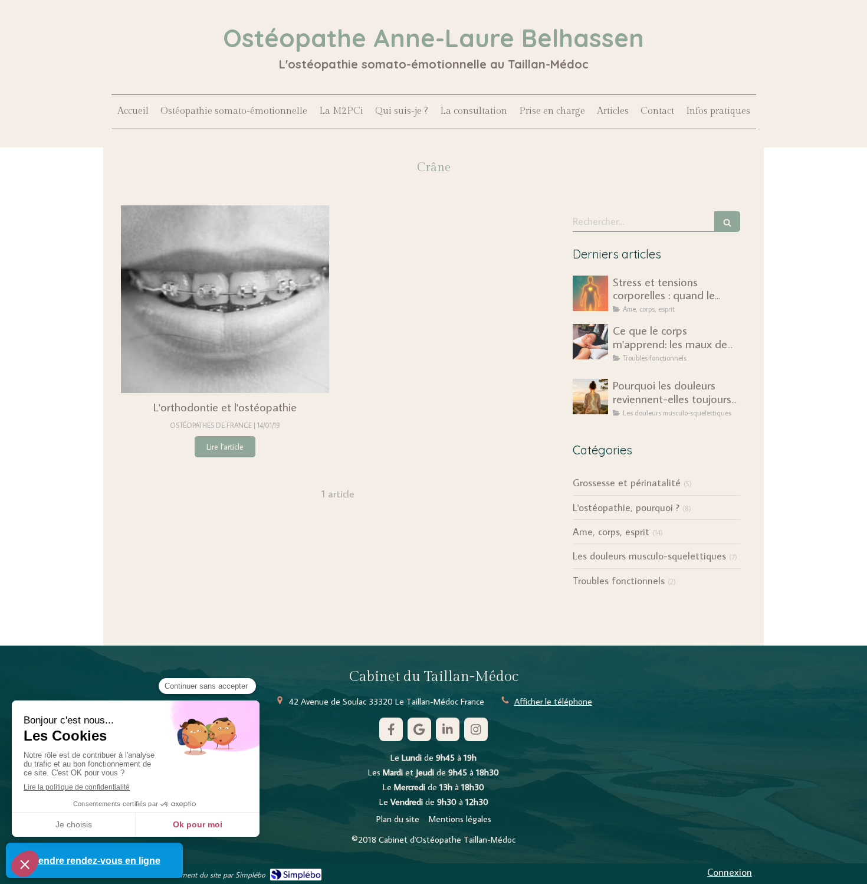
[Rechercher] (727, 221)
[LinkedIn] (447, 729)
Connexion (729, 872)
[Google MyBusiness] (419, 729)
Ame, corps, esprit (611, 531)
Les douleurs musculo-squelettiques (649, 555)
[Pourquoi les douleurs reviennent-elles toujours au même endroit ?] (590, 396)
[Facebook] (391, 729)
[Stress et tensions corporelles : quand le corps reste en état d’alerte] (590, 293)
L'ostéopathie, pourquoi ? (626, 507)
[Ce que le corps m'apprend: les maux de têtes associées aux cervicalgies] (590, 341)
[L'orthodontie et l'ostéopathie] (225, 299)
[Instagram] (476, 729)
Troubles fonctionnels (619, 580)
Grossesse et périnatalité (627, 482)
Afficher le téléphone (553, 701)
